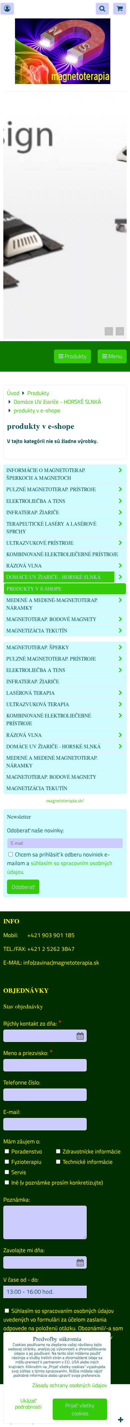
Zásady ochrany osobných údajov (69, 1385)
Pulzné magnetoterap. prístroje (51, 489)
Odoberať (23, 886)
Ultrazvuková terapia (37, 704)
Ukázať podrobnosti (28, 1404)
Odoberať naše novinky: (35, 830)
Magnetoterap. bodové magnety (51, 619)
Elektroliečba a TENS (35, 501)
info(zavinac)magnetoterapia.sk (61, 962)
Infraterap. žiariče (32, 512)
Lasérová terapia (30, 692)
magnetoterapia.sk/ (65, 800)
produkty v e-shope (34, 588)
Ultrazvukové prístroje (39, 542)
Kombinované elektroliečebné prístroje (62, 554)
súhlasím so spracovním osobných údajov (59, 867)
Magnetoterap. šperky (37, 647)
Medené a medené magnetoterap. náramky (52, 761)
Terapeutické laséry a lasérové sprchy (51, 527)
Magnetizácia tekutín (36, 630)
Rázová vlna (24, 565)
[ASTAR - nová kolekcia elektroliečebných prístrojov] (65, 337)
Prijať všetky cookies (79, 1409)
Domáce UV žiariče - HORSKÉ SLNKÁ (53, 577)
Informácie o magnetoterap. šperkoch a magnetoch (46, 474)
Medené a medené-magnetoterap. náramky (52, 604)
